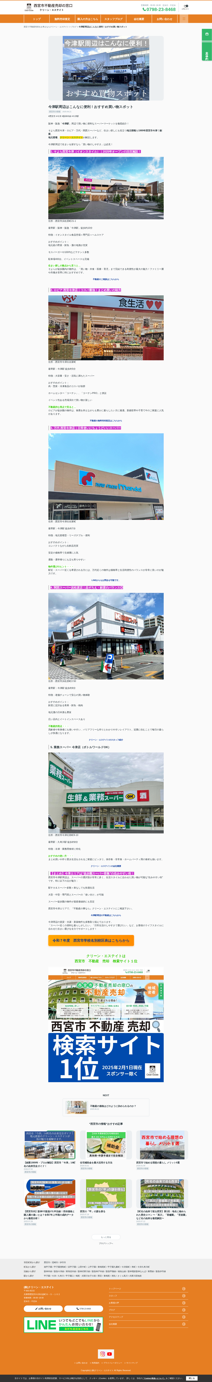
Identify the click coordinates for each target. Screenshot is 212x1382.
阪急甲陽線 (111, 1271)
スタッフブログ (113, 19)
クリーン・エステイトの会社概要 (106, 866)
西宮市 (47, 1262)
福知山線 (122, 1271)
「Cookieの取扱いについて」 (154, 1378)
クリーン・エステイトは (106, 956)
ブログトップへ (106, 1243)
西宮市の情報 (54, 112)
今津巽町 (126, 1267)
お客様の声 (114, 1303)
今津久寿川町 (144, 1267)
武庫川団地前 (136, 1276)
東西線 (151, 1271)
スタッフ (113, 1296)
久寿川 (61, 1276)
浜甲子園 (72, 1267)
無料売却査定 (62, 19)
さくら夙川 (123, 1276)
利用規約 (95, 1363)
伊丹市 (63, 1262)
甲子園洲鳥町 (60, 1267)
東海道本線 (71, 1271)
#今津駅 (75, 116)
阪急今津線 (59, 1271)
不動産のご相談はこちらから (106, 279)
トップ (37, 19)
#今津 (58, 116)
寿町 (134, 1267)
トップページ (115, 1288)
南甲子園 (48, 1267)
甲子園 (47, 1276)
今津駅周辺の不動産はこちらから (106, 915)
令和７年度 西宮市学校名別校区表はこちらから (91, 940)
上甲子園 (92, 1267)
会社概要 (139, 19)
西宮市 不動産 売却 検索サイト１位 (106, 961)
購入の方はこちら (87, 19)
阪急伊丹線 (161, 1271)
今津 (54, 1276)
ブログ (112, 1310)
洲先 (114, 1276)
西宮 (100, 1276)
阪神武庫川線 (84, 1271)
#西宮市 (52, 116)
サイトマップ (132, 1363)
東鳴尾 (107, 1276)
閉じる (192, 1378)
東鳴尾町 (102, 1267)
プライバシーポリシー (112, 1363)
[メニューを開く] (184, 18)
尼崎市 (55, 1262)
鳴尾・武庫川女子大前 (86, 1276)
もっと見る (106, 1237)
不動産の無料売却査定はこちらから (106, 420)
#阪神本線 (66, 116)
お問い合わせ (164, 19)
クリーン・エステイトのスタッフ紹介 (106, 740)
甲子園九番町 (114, 1267)
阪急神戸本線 (98, 1271)
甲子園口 (70, 1276)
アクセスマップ (116, 1317)
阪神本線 (48, 1271)
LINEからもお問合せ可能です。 (106, 580)
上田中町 (82, 1267)
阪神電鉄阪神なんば (137, 1271)
